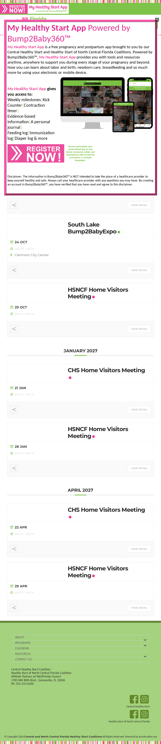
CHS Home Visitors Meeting (106, 370)
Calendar (22, 648)
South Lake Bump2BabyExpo (92, 228)
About (19, 637)
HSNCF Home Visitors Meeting (98, 293)
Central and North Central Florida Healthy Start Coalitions (63, 736)
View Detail (139, 205)
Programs (22, 643)
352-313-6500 (25, 684)
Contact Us (23, 659)
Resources (22, 654)
